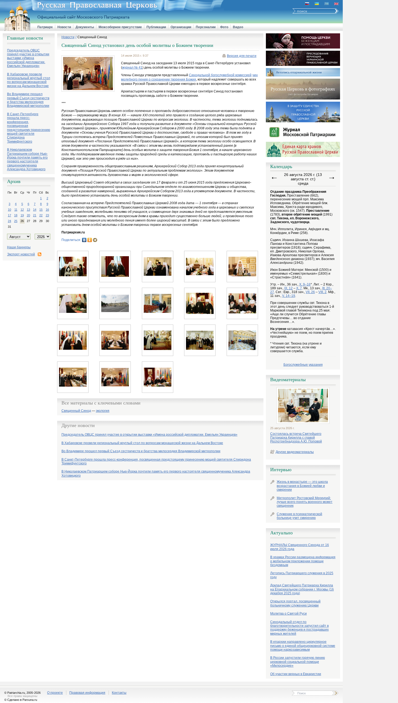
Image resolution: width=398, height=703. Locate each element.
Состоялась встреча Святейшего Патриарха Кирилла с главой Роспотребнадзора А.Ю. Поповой (296, 438)
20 (28, 215)
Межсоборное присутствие (120, 27)
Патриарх (45, 27)
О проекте (55, 693)
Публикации (156, 27)
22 (41, 215)
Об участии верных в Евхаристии (295, 674)
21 (34, 215)
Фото (224, 27)
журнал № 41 (132, 67)
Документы (85, 27)
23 (47, 215)
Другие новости (78, 425)
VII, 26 (310, 292)
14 (34, 209)
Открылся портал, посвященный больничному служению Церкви (295, 603)
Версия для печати (241, 56)
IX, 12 (288, 288)
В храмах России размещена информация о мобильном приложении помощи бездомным (302, 561)
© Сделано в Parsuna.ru (20, 699)
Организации (181, 27)
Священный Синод (92, 37)
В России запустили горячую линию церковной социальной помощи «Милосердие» (297, 661)
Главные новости (25, 38)
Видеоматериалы (288, 379)
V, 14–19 (288, 296)
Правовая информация (87, 693)
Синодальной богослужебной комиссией (220, 75)
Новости (64, 27)
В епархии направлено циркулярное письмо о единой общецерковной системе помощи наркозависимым (302, 645)
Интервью (280, 469)
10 (9, 209)
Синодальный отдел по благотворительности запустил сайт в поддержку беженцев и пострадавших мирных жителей (299, 627)
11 (15, 209)
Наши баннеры (19, 247)
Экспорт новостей (21, 254)
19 (22, 215)
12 (22, 209)
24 (9, 221)
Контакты (119, 693)
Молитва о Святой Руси (288, 613)
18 (15, 215)
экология (102, 411)
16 (47, 209)
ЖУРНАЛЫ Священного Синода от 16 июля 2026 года (299, 547)
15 (41, 209)
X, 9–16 (305, 284)
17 (9, 215)
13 (28, 209)
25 (15, 221)
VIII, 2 (322, 292)
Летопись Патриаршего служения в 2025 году (301, 575)
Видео (238, 27)
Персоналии (206, 27)
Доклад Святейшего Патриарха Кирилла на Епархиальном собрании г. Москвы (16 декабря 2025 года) (302, 589)
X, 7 (299, 288)
